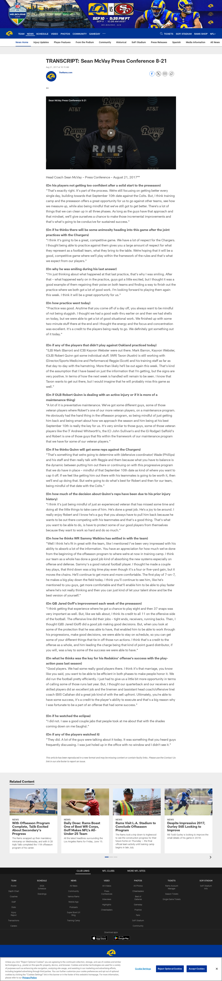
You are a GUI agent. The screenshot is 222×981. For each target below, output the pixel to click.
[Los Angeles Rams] (111, 953)
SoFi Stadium (138, 920)
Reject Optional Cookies (170, 968)
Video (107, 880)
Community (73, 891)
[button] (111, 133)
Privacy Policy (29, 977)
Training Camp (73, 920)
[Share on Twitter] (158, 75)
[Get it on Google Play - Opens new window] (121, 940)
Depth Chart (13, 891)
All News (73, 886)
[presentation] (211, 857)
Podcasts (74, 907)
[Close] (216, 968)
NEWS (73, 880)
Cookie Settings (143, 968)
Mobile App (73, 902)
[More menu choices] (104, 33)
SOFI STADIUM (206, 880)
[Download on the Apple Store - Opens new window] (99, 938)
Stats (13, 907)
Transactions (13, 920)
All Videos (106, 886)
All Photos (138, 886)
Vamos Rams (73, 896)
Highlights (106, 904)
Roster (14, 886)
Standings (42, 894)
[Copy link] (171, 74)
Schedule (42, 880)
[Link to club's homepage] (9, 33)
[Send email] (165, 75)
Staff (14, 902)
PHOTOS (138, 880)
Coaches (14, 896)
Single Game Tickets (172, 899)
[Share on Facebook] (152, 75)
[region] (111, 969)
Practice (138, 910)
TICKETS (172, 880)
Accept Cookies (197, 968)
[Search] (161, 33)
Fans (138, 915)
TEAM (13, 880)
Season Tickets (171, 894)
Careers (13, 926)
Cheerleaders (106, 910)
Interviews (106, 899)
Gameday (138, 904)
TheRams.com (65, 72)
